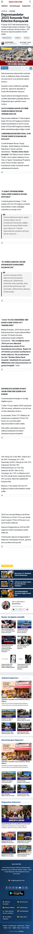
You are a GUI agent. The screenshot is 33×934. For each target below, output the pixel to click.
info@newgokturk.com (17, 880)
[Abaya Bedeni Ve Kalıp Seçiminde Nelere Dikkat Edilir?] (9, 659)
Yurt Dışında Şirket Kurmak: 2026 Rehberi (23, 647)
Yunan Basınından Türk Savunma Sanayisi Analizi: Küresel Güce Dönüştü (7, 648)
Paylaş (5, 67)
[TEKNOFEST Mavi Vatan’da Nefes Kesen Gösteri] (24, 624)
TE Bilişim (21, 931)
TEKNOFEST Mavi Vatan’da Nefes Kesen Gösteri (22, 631)
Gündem (12, 11)
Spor (9, 927)
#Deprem (17, 37)
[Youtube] (27, 609)
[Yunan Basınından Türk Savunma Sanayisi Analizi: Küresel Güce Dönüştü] (9, 640)
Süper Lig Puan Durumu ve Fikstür (8, 912)
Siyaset (27, 925)
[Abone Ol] (30, 68)
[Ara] (30, 2)
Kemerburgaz (15, 6)
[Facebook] (16, 609)
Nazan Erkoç (16, 603)
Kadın (27, 927)
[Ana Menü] (2, 2)
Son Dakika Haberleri (7, 918)
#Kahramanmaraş (7, 37)
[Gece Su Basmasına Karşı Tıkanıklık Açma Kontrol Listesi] (9, 624)
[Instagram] (23, 609)
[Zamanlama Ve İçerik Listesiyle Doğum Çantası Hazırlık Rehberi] (24, 659)
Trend (23, 927)
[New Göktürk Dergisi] (16, 1)
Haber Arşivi (23, 917)
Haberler (4, 11)
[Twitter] (20, 609)
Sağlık (14, 927)
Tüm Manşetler (23, 911)
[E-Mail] (13, 609)
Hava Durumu (24, 902)
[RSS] (26, 887)
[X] (9, 887)
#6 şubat (26, 37)
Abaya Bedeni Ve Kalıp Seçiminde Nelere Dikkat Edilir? (8, 666)
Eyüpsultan (26, 6)
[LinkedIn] (16, 887)
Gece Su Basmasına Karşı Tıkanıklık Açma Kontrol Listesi (8, 631)
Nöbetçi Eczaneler (6, 903)
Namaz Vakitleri (9, 907)
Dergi (18, 927)
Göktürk (4, 6)
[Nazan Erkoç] (6, 605)
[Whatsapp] (23, 887)
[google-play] (16, 893)
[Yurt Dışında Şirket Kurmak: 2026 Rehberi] (24, 640)
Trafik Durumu (23, 907)
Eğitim (5, 927)
